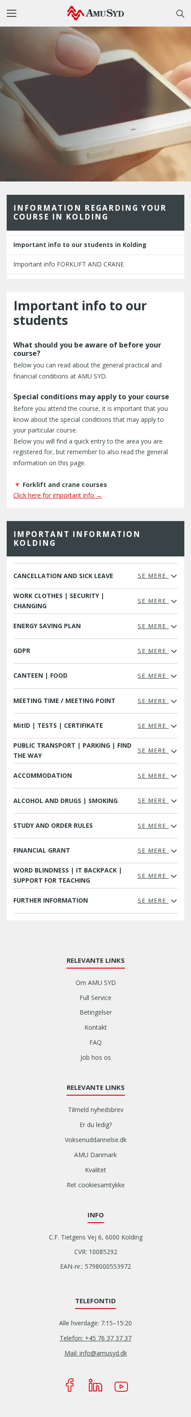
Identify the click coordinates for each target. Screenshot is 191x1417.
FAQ (95, 1042)
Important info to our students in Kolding (80, 244)
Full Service (95, 997)
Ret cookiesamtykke (96, 1185)
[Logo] (96, 12)
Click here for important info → (57, 495)
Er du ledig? (96, 1124)
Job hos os (95, 1057)
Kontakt (95, 1027)
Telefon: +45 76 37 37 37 (95, 1338)
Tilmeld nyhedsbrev (95, 1109)
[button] (37, 13)
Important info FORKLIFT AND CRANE (68, 264)
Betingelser (96, 1012)
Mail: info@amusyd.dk (95, 1353)
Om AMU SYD (96, 982)
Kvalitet (95, 1170)
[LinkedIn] (95, 1385)
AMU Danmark (95, 1155)
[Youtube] (121, 1385)
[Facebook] (69, 1385)
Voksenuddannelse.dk (96, 1139)
